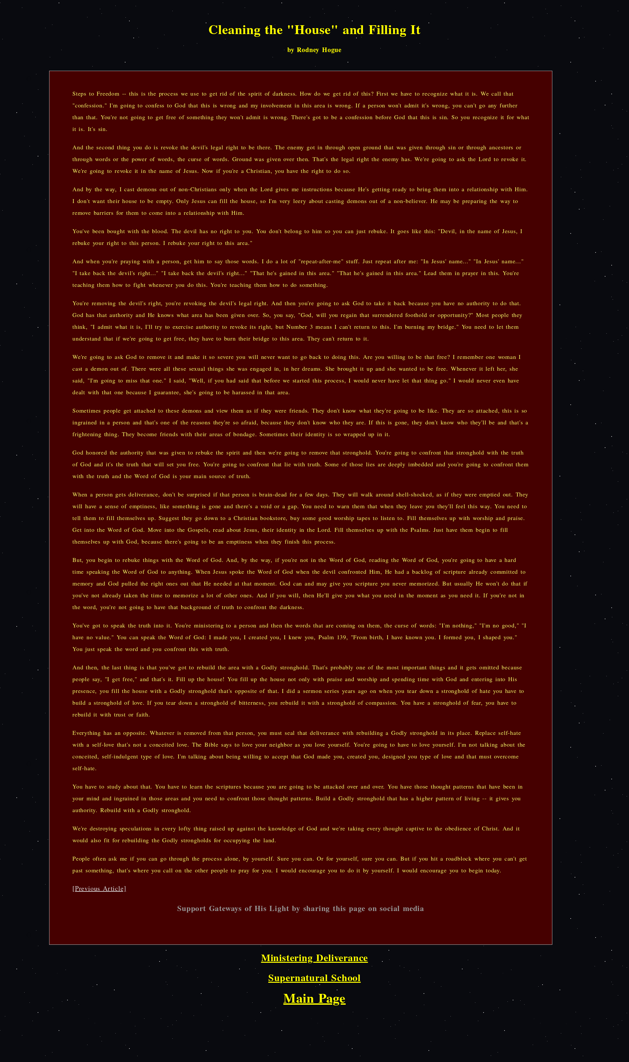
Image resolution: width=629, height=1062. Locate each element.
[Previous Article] (99, 888)
